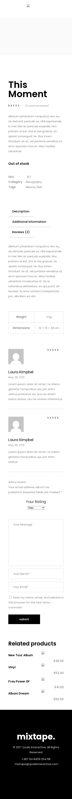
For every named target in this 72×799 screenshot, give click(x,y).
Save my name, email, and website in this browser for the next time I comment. (36, 602)
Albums (30, 187)
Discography (34, 182)
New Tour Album (20, 655)
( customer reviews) (37, 105)
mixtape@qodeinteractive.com (36, 764)
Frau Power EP (19, 681)
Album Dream (18, 693)
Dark (39, 187)
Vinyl (12, 667)
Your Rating (36, 501)
